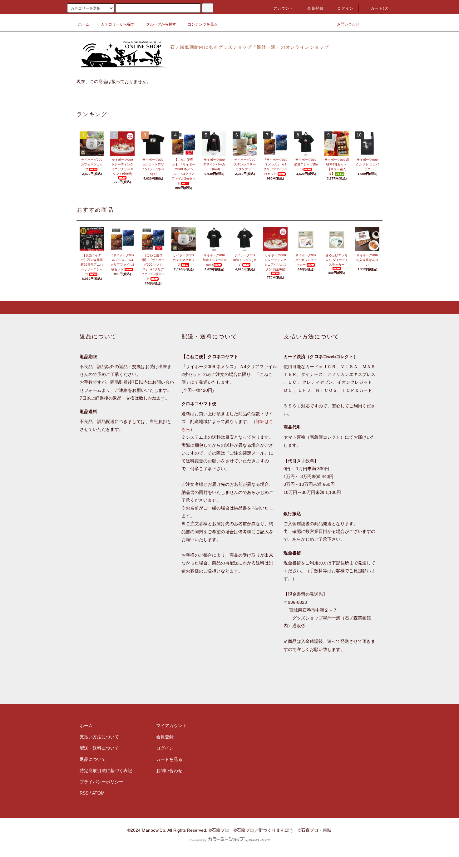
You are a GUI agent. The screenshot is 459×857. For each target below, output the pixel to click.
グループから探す (161, 24)
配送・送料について (99, 748)
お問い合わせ (348, 24)
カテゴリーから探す (118, 24)
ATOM (98, 793)
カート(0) (380, 8)
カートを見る (169, 759)
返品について (93, 759)
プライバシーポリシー (101, 781)
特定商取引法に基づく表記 (106, 770)
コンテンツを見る (203, 24)
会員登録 (315, 8)
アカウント (283, 8)
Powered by (198, 840)
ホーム (83, 24)
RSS (84, 793)
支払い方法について (99, 736)
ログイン (345, 8)
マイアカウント (171, 725)
